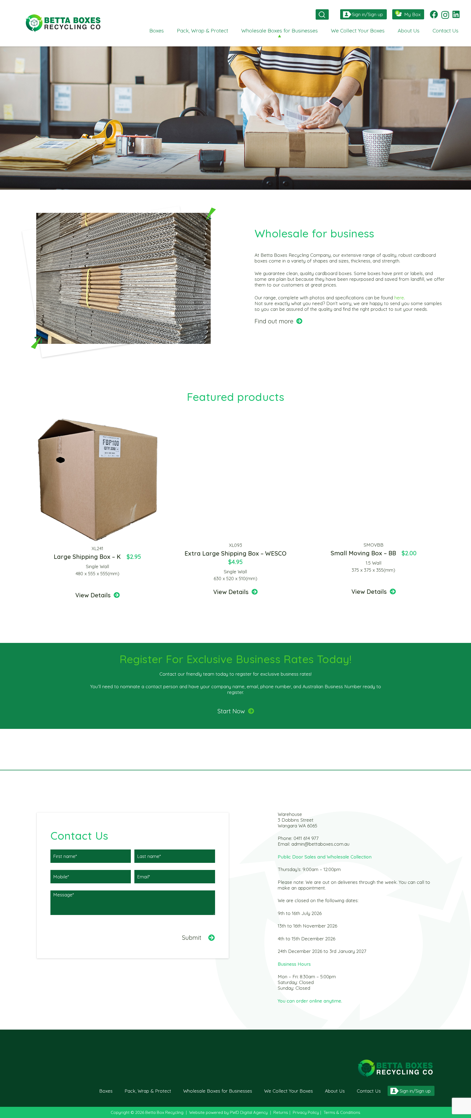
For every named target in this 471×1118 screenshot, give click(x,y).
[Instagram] (445, 14)
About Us (335, 1091)
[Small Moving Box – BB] (373, 420)
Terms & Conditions (342, 1112)
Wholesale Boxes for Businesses (217, 1091)
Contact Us (369, 1091)
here (399, 297)
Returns (280, 1112)
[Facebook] (434, 14)
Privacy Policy (306, 1112)
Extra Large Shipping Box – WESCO (235, 553)
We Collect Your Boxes (288, 1091)
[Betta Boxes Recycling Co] (63, 23)
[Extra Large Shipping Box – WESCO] (235, 420)
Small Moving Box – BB (363, 553)
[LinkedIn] (456, 14)
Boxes (106, 1091)
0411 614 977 (306, 838)
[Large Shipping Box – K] (97, 420)
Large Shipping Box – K (87, 557)
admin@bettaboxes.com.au (320, 844)
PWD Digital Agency (249, 1112)
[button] (321, 14)
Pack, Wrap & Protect (148, 1091)
